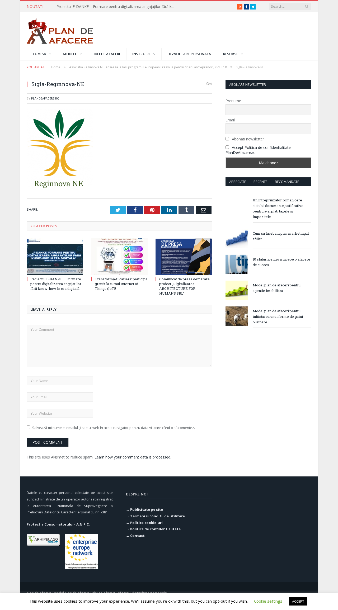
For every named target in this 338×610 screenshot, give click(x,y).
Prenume (233, 100)
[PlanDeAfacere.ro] (60, 30)
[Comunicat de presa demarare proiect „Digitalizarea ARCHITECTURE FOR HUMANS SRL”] (184, 256)
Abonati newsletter (247, 138)
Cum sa (39, 53)
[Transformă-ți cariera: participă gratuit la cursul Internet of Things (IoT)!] (119, 256)
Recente (260, 181)
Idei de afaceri (107, 53)
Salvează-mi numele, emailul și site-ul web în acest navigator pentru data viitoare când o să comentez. (113, 427)
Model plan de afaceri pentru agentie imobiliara (277, 288)
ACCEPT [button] (298, 601)
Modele (70, 53)
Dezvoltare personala (189, 53)
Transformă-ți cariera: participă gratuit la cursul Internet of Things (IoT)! (117, 6)
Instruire (141, 53)
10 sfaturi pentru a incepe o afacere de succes (281, 262)
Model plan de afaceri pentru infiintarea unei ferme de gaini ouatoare (278, 316)
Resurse (230, 53)
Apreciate (237, 181)
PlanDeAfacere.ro (45, 98)
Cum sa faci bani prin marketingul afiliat (281, 236)
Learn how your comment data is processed (132, 457)
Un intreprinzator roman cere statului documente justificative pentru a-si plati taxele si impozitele (278, 208)
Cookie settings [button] (268, 601)
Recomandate (287, 181)
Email (230, 119)
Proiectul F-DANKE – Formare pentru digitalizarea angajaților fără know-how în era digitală (55, 284)
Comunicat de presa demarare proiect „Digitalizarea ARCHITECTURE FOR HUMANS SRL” (184, 286)
